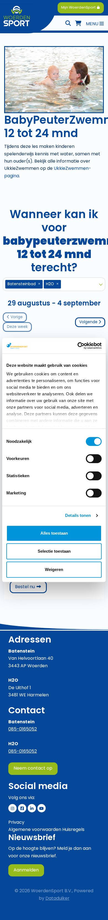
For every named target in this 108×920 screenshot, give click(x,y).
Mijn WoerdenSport (78, 8)
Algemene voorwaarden (34, 829)
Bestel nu (31, 587)
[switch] (94, 458)
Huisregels (73, 829)
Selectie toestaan (54, 551)
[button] (101, 284)
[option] (51, 284)
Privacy (16, 822)
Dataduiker (57, 898)
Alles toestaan (54, 533)
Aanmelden (26, 870)
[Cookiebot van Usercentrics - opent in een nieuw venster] (78, 345)
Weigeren (54, 569)
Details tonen (78, 515)
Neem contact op (33, 768)
